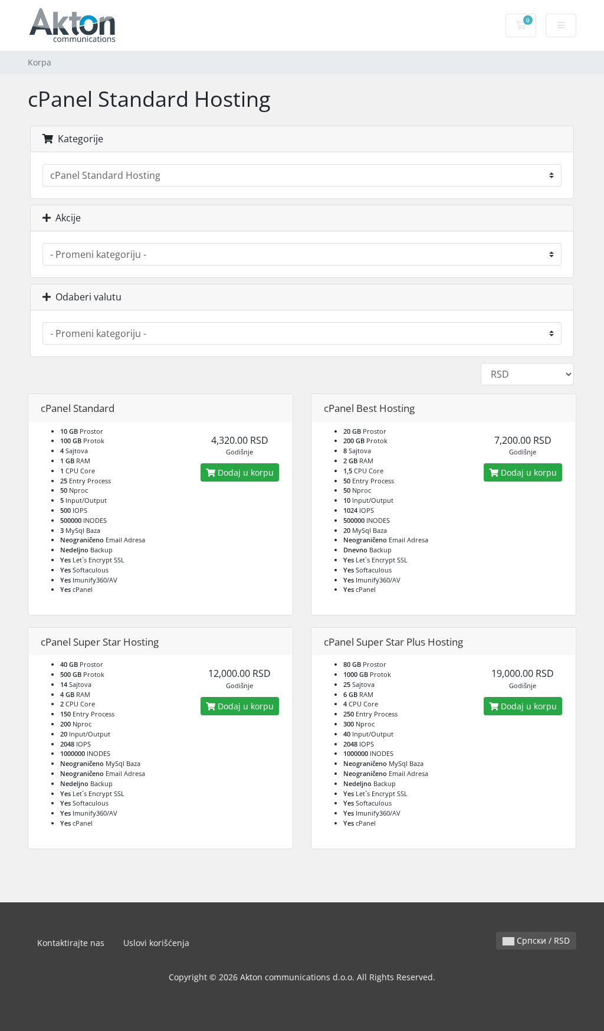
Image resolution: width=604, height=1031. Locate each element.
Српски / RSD (542, 940)
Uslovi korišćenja (156, 942)
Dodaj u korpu (244, 472)
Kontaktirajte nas (70, 942)
